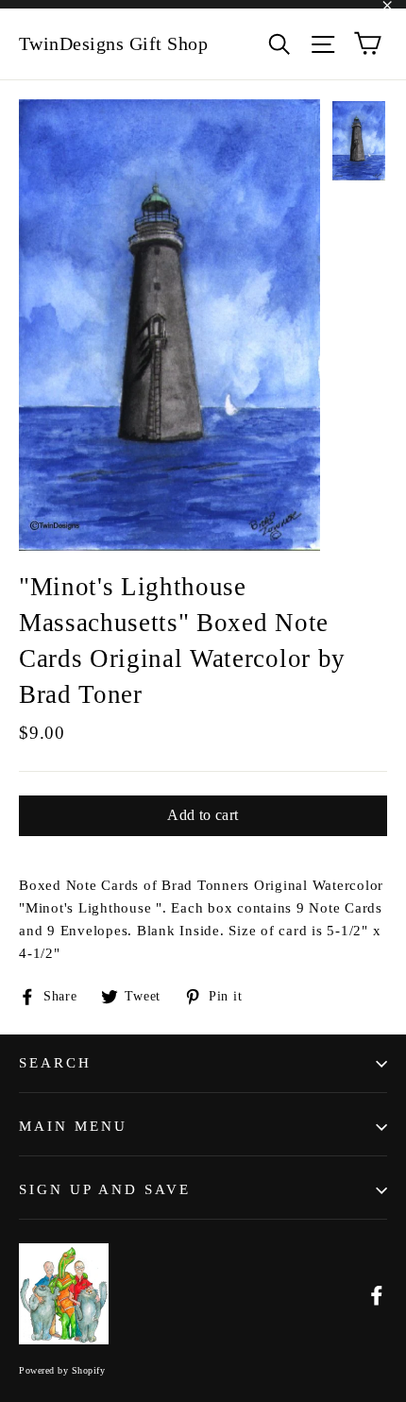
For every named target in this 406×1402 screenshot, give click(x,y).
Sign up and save (105, 1189)
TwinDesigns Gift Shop (114, 43)
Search (55, 1062)
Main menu (73, 1126)
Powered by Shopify (62, 1370)
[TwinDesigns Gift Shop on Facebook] (376, 1294)
